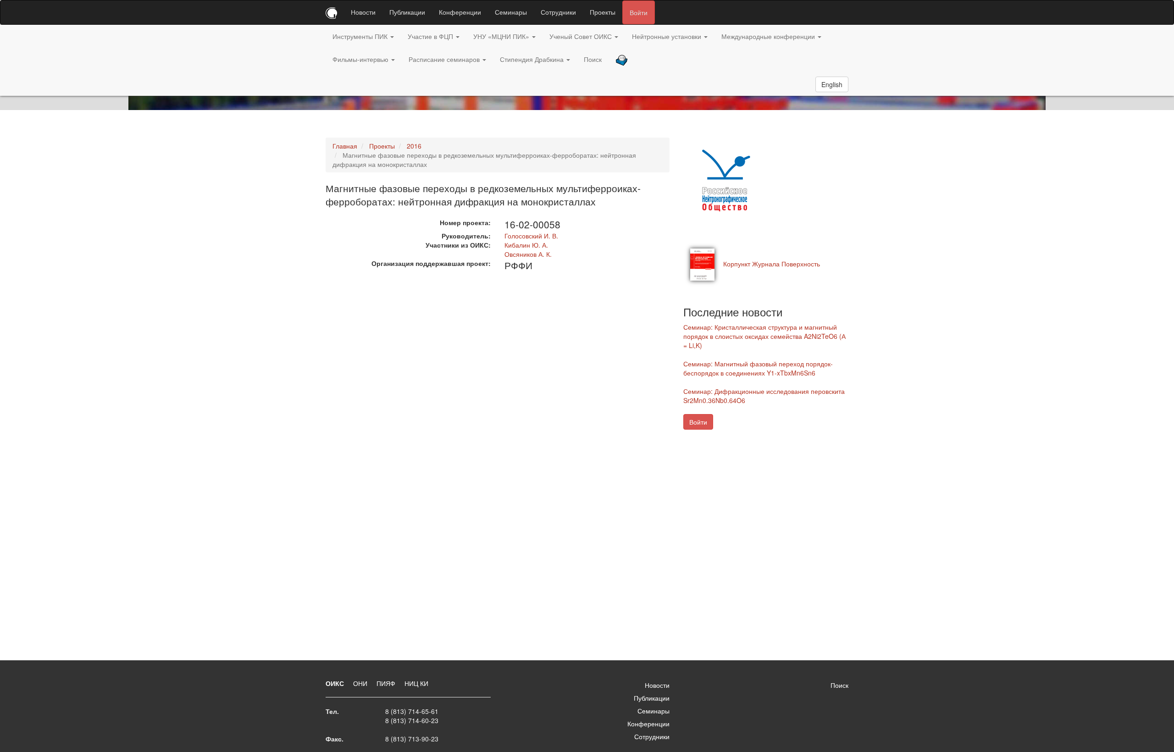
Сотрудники (558, 12)
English (831, 84)
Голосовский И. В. (531, 235)
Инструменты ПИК (360, 36)
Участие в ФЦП (431, 36)
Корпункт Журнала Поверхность (771, 263)
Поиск (593, 59)
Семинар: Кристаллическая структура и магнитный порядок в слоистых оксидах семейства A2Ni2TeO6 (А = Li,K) (764, 336)
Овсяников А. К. (528, 254)
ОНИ (361, 683)
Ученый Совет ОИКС (581, 36)
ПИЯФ (387, 683)
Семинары (511, 12)
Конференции (460, 12)
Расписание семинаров (445, 59)
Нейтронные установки (667, 36)
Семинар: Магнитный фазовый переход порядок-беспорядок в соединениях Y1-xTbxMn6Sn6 (758, 368)
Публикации (407, 12)
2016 (414, 145)
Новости (363, 12)
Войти (639, 12)
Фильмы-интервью (361, 59)
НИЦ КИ (416, 683)
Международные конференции (769, 36)
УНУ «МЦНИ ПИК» (502, 36)
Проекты (602, 12)
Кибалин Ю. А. (526, 244)
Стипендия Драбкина (532, 59)
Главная (344, 145)
